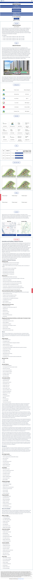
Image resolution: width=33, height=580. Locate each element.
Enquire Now (16, 18)
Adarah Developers (5, 510)
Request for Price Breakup (19, 155)
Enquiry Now (32, 291)
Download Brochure (17, 9)
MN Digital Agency (21, 578)
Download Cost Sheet (16, 11)
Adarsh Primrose (6, 420)
